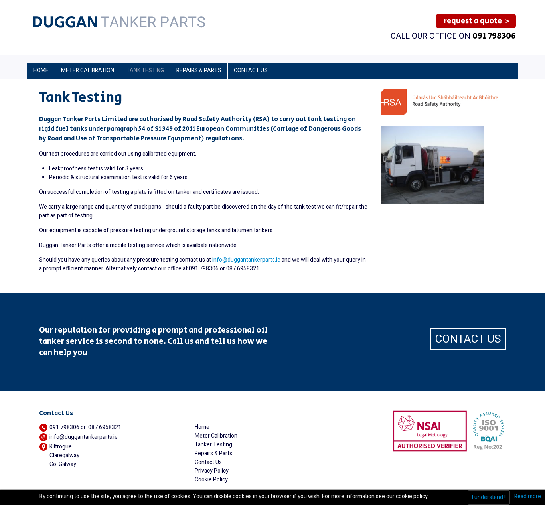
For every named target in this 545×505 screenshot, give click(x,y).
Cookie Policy (211, 479)
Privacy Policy (212, 471)
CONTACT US (468, 339)
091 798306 (494, 36)
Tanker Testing (213, 444)
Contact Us (208, 462)
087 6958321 (104, 427)
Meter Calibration (216, 436)
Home (202, 427)
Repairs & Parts (213, 453)
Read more (527, 496)
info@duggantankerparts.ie (246, 260)
